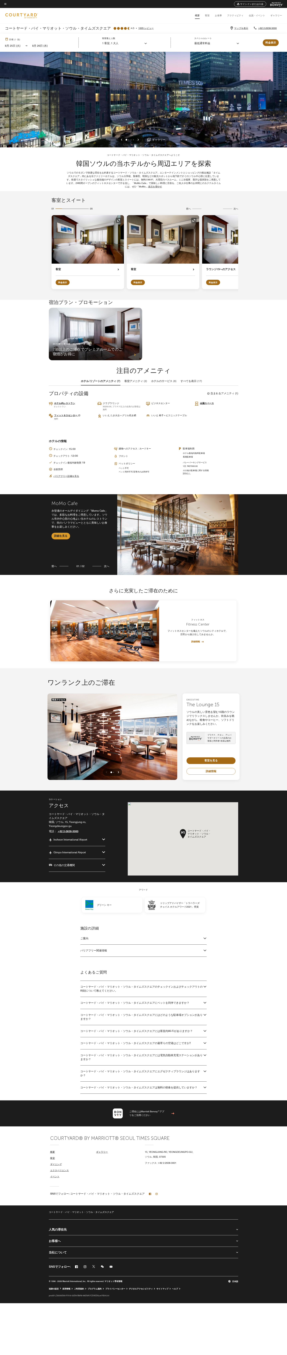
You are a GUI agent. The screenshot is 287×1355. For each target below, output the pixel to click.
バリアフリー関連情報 (93, 950)
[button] (250, 4)
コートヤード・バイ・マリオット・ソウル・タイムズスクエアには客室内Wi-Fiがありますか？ (136, 1031)
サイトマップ (162, 1289)
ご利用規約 (79, 1289)
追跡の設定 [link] (54, 1289)
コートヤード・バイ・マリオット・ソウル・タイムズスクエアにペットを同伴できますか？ (134, 1002)
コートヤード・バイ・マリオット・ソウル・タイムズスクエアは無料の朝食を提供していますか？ (138, 1087)
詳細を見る (60, 535)
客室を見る (211, 760)
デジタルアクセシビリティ (141, 1289)
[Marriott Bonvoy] (274, 4)
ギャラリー (276, 15)
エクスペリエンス (59, 1170)
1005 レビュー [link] (146, 28)
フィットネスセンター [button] (66, 415)
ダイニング (56, 1164)
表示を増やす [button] (155, 186)
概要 (197, 15)
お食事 (218, 15)
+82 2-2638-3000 (267, 28)
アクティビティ (235, 15)
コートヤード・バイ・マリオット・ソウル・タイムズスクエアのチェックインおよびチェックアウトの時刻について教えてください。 (141, 988)
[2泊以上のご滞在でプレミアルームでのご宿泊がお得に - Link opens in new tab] (95, 334)
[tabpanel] (143, 534)
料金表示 (62, 282)
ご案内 (84, 938)
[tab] (100, 381)
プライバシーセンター (115, 1289)
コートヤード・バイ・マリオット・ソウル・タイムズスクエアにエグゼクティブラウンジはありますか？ (140, 1073)
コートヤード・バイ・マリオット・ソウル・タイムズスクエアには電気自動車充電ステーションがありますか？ (141, 1057)
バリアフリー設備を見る (66, 476)
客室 (207, 15)
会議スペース (207, 403)
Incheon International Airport (70, 839)
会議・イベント (257, 15)
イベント (54, 1176)
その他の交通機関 (64, 865)
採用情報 (66, 1289)
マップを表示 (241, 28)
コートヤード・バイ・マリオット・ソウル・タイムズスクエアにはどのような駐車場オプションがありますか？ (141, 1016)
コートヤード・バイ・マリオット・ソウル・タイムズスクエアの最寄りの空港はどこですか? (135, 1043)
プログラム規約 (95, 1289)
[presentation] (111, 772)
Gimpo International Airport (69, 852)
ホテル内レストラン (64, 403)
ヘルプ (175, 1289)
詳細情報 (195, 641)
